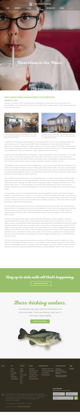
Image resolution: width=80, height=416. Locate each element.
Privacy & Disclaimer (24, 406)
